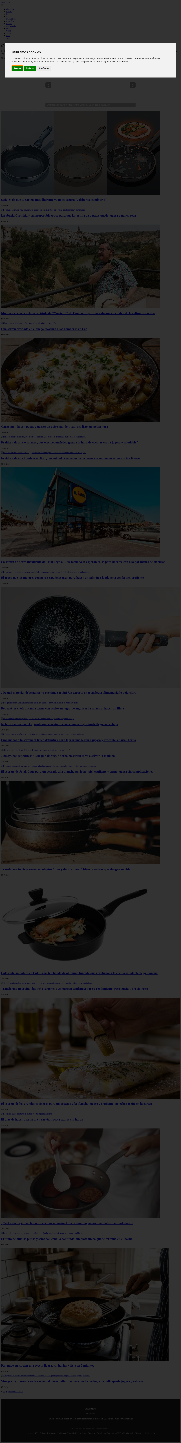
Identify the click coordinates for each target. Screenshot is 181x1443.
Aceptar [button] (17, 68)
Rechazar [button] (30, 68)
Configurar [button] (44, 68)
